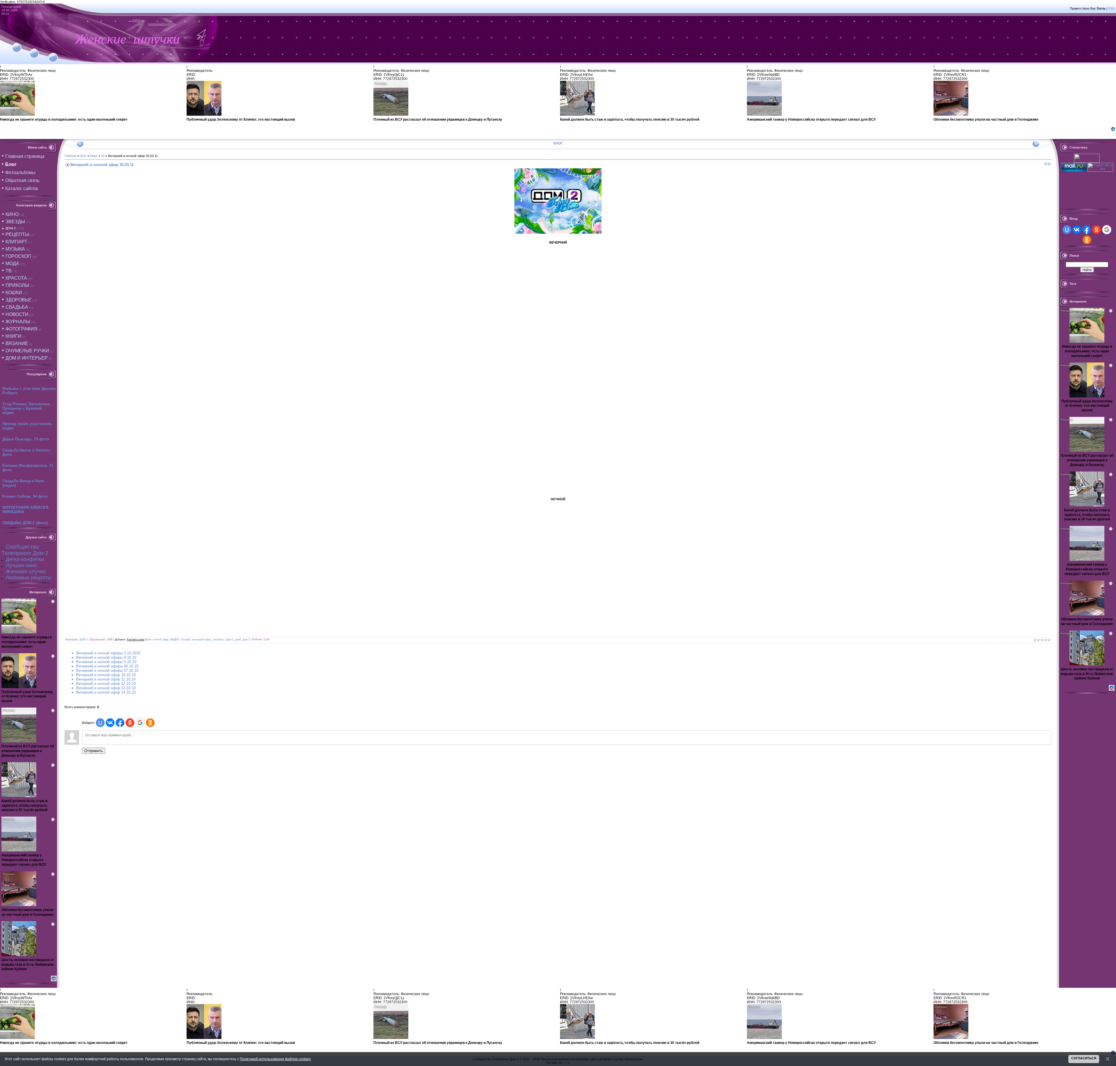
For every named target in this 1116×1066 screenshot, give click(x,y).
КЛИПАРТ (16, 241)
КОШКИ (14, 292)
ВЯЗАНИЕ (17, 343)
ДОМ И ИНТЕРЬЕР (27, 358)
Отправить (93, 751)
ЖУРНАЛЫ (18, 321)
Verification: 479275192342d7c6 (557, 532)
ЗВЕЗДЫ (15, 221)
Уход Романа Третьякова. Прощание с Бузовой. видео (26, 408)
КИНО (12, 214)
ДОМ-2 (11, 228)
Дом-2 (229, 639)
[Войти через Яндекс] (130, 722)
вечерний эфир (201, 639)
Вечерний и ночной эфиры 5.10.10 (106, 662)
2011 (83, 156)
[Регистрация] (34, 50)
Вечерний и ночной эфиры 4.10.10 (106, 657)
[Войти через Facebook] (120, 722)
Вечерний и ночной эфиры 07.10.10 (107, 670)
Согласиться (1083, 1058)
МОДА (12, 263)
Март (94, 156)
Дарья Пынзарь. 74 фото (25, 439)
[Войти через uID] (100, 722)
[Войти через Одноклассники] (150, 722)
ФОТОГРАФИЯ (21, 328)
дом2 (238, 639)
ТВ (9, 270)
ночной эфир (161, 639)
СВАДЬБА (17, 307)
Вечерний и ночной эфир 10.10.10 (106, 675)
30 (103, 156)
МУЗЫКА (15, 249)
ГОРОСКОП (18, 256)
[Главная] (16, 44)
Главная (70, 156)
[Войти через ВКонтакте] (110, 722)
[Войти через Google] (140, 722)
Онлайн (185, 639)
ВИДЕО (174, 639)
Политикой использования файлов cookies (275, 1059)
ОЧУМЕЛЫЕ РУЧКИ (27, 350)
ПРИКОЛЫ (17, 285)
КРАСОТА (16, 278)
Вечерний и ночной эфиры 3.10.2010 (108, 653)
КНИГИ (13, 336)
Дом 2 (246, 639)
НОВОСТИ (17, 314)
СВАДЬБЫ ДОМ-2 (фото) (25, 523)
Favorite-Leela (135, 639)
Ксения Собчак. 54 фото (25, 496)
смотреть (218, 639)
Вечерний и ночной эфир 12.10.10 (106, 683)
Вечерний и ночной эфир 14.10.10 (106, 692)
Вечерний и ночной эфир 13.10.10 (106, 688)
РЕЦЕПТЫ (17, 234)
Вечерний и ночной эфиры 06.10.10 (107, 666)
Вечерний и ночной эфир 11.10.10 (105, 679)
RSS (1111, 8)
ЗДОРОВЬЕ (18, 299)
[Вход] (53, 54)
